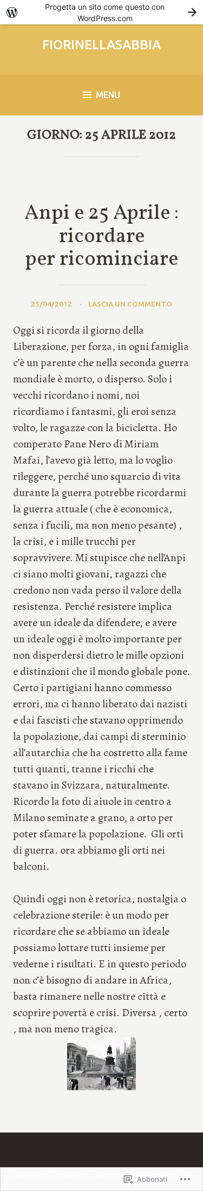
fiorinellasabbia (101, 44)
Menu (108, 95)
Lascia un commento (130, 304)
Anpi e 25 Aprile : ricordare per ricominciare (101, 237)
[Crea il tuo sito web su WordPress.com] (101, 12)
